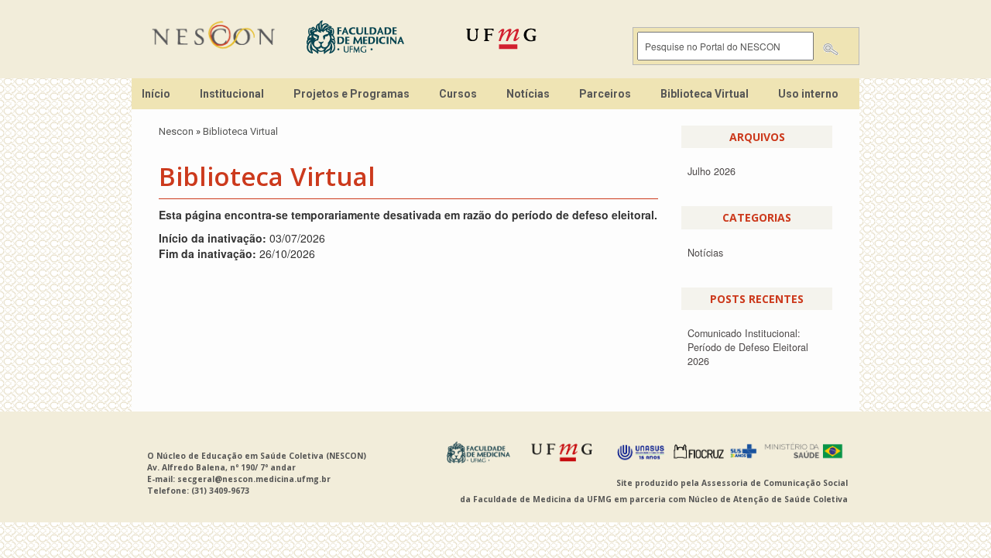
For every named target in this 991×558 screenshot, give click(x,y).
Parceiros (605, 94)
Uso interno (808, 94)
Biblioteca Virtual (704, 94)
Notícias (528, 94)
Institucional (232, 94)
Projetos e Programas (351, 94)
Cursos (458, 94)
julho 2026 (712, 171)
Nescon (176, 131)
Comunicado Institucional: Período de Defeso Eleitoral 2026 (748, 347)
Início (156, 94)
